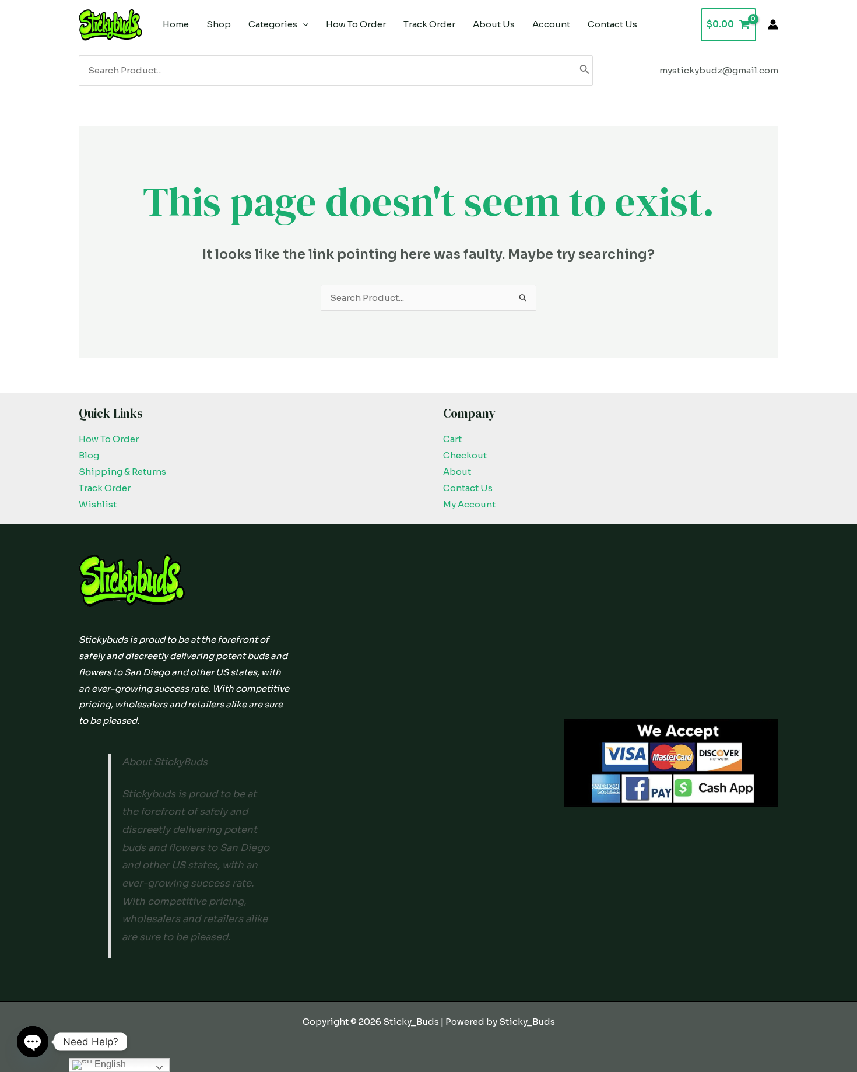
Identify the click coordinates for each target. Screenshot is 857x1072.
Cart (452, 438)
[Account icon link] (773, 24)
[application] (302, 24)
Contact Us (468, 487)
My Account (469, 504)
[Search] (584, 70)
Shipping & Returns (122, 471)
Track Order (105, 487)
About (457, 471)
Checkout (465, 455)
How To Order (109, 438)
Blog (89, 455)
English (109, 1064)
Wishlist (98, 504)
